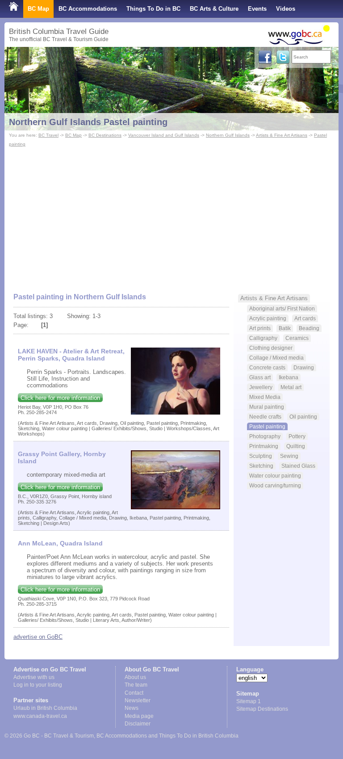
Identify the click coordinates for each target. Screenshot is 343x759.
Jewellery (260, 387)
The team (136, 685)
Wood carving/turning (275, 485)
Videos (285, 8)
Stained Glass (298, 466)
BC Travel (48, 135)
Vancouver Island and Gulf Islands (163, 135)
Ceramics (297, 338)
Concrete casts (267, 367)
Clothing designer (271, 348)
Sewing (289, 456)
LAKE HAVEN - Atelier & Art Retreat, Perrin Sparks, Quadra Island (71, 355)
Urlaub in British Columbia (45, 708)
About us (135, 677)
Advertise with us (33, 677)
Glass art (260, 377)
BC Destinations (104, 135)
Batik (285, 328)
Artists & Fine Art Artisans (281, 135)
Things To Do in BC (153, 8)
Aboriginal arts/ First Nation (282, 308)
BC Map (38, 8)
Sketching (261, 466)
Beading (309, 328)
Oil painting (303, 416)
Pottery (297, 436)
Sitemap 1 (248, 701)
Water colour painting (275, 475)
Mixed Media (264, 397)
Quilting (295, 446)
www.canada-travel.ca (40, 716)
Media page (139, 716)
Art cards (305, 318)
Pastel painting (267, 426)
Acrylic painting (267, 318)
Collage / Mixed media (276, 358)
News (131, 708)
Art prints (260, 328)
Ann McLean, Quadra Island (60, 543)
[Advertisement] (171, 215)
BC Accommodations (88, 8)
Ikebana (288, 377)
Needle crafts (265, 416)
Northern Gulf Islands (228, 135)
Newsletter (138, 700)
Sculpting (260, 456)
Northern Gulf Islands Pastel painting (88, 122)
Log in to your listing (37, 685)
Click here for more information (60, 397)
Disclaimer (138, 723)
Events (257, 8)
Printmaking (263, 446)
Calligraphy (263, 338)
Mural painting (266, 407)
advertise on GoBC (38, 636)
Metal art (290, 387)
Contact (134, 693)
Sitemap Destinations (262, 709)
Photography (264, 436)
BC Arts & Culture (214, 8)
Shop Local (25, 26)
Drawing (303, 367)
